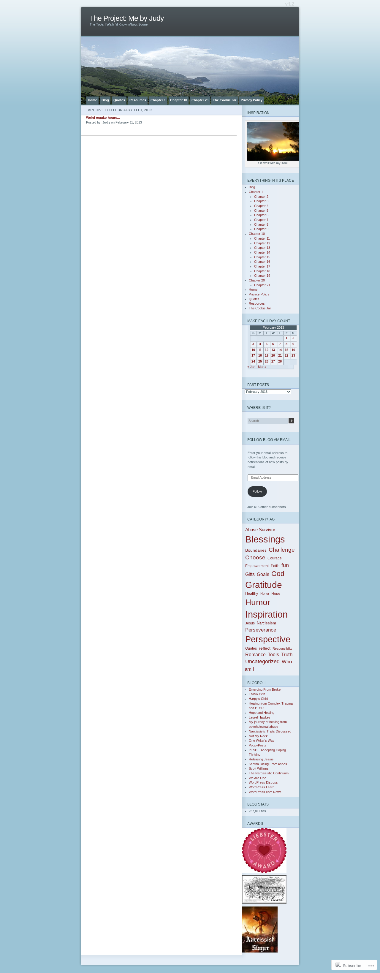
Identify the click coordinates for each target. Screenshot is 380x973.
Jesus (250, 623)
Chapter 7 (261, 220)
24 (253, 361)
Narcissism (266, 623)
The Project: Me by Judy (127, 18)
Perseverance (260, 630)
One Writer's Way (261, 740)
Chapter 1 (158, 100)
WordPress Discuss (263, 782)
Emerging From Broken (265, 689)
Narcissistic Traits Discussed (270, 731)
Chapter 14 (262, 252)
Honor (264, 593)
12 (266, 350)
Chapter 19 (262, 275)
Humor (257, 602)
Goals (263, 574)
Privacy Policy (251, 100)
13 (273, 350)
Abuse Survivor (260, 529)
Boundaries (256, 550)
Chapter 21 (262, 285)
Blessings (265, 539)
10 (253, 350)
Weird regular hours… (103, 117)
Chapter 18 (262, 271)
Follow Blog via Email (269, 440)
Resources (137, 100)
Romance (255, 654)
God (277, 574)
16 (293, 350)
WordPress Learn (261, 787)
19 (266, 355)
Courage (274, 558)
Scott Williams (259, 768)
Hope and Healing (261, 712)
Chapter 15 (262, 257)
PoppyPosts (257, 745)
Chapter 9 (261, 229)
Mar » (262, 366)
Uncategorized (262, 662)
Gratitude (263, 585)
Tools (273, 654)
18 (260, 355)
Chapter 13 (262, 247)
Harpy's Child (258, 698)
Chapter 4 (261, 206)
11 (260, 350)
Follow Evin (257, 694)
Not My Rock (258, 736)
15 (286, 350)
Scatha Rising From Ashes (268, 764)
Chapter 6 (261, 215)
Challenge (282, 549)
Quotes (119, 100)
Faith (275, 566)
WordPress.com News (265, 792)
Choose (255, 557)
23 (293, 355)
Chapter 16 (262, 261)
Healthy (251, 593)
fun (285, 565)
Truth (286, 654)
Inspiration (266, 614)
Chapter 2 (261, 196)
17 (253, 355)
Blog (105, 100)
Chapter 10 (178, 100)
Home (92, 100)
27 (273, 361)
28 (280, 361)
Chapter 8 (261, 224)
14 (280, 350)
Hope (275, 593)
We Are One (257, 778)
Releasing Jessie (261, 759)
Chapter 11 (262, 238)
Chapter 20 (199, 100)
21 (280, 355)
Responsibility (282, 648)
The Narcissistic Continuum (269, 773)
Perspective (267, 639)
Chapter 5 (261, 210)
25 (260, 361)
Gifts (250, 574)
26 (266, 361)
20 (273, 355)
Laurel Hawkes (259, 717)
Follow (257, 491)
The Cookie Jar (224, 100)
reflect (264, 648)
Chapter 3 (261, 201)
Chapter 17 (262, 266)
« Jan (251, 366)
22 (286, 355)
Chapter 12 (262, 243)
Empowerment (257, 566)
